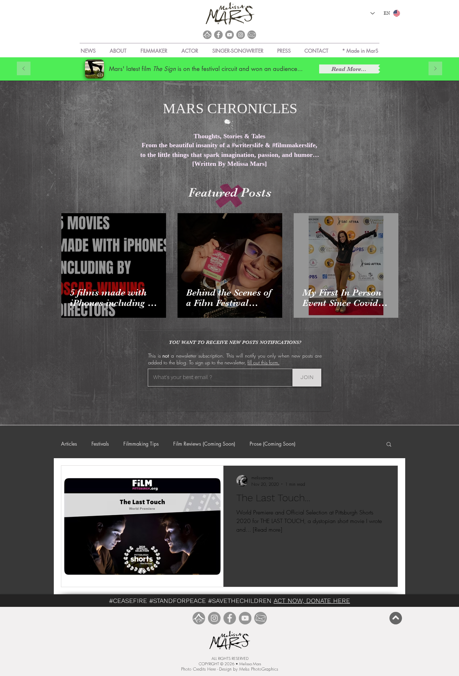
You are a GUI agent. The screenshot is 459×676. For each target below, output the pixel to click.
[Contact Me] (251, 34)
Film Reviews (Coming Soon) (204, 444)
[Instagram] (240, 34)
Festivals (100, 444)
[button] (360, 47)
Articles (69, 444)
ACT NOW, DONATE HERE (312, 600)
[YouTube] (229, 34)
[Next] (435, 69)
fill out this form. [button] (263, 362)
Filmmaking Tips (141, 444)
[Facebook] (218, 34)
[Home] (199, 618)
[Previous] (23, 69)
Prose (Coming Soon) (272, 444)
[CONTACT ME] (260, 618)
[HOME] (207, 34)
